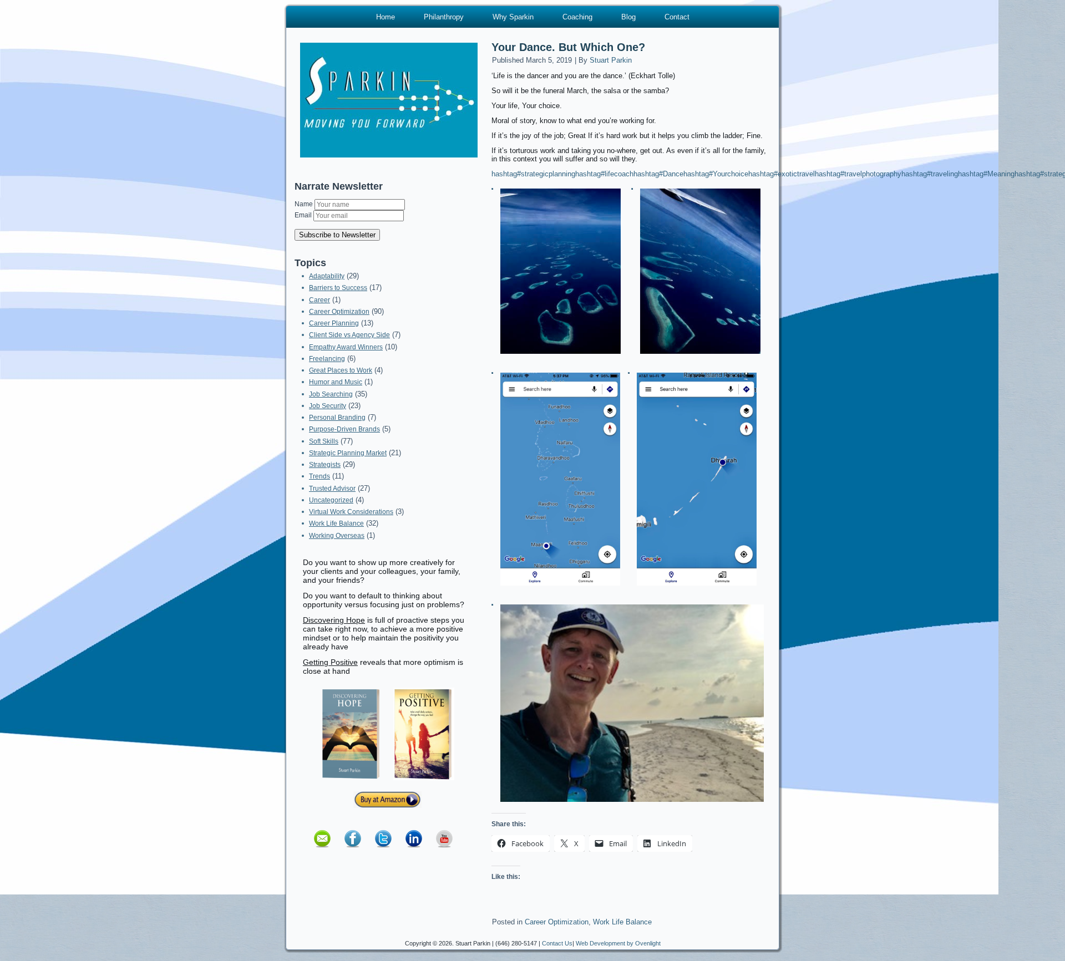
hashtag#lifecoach (604, 174)
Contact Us (557, 943)
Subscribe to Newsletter (337, 235)
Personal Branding (337, 417)
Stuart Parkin (611, 60)
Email (304, 215)
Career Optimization (339, 312)
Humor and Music (335, 382)
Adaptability (326, 276)
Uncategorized (331, 500)
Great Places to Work (340, 370)
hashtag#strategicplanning (533, 174)
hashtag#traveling (929, 174)
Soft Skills (323, 441)
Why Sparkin (513, 17)
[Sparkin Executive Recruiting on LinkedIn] (413, 851)
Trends (319, 476)
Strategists (325, 465)
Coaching (577, 17)
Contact (677, 17)
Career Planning (334, 323)
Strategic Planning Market (348, 453)
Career (319, 300)
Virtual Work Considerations (351, 512)
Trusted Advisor (332, 488)
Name (305, 204)
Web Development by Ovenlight (618, 943)
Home (385, 17)
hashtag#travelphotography (858, 174)
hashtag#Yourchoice (715, 174)
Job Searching (331, 394)
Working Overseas (336, 536)
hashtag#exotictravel (781, 174)
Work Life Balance (336, 523)
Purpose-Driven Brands (344, 429)
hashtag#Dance (658, 174)
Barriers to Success (338, 288)
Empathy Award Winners (346, 347)
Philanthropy (444, 17)
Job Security (327, 406)
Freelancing (327, 359)
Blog (628, 17)
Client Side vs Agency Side (349, 335)
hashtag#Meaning (986, 174)
